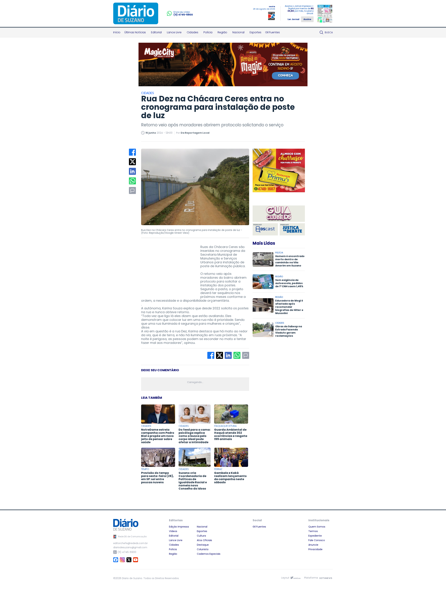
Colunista (202, 549)
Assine (307, 19)
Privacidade (315, 549)
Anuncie (313, 545)
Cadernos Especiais (208, 554)
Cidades (192, 32)
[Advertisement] (167, 267)
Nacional (238, 32)
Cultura (201, 535)
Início (116, 32)
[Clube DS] (279, 213)
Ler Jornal (293, 19)
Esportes (255, 32)
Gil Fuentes (272, 32)
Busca (329, 32)
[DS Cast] (265, 229)
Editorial (156, 32)
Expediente (315, 535)
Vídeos (173, 531)
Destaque (203, 545)
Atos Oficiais (204, 540)
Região (222, 32)
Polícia (207, 32)
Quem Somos (316, 526)
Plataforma (311, 577)
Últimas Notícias (135, 32)
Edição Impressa (179, 526)
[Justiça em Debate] (292, 229)
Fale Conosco (316, 540)
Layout (285, 577)
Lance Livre (174, 32)
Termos (313, 531)
